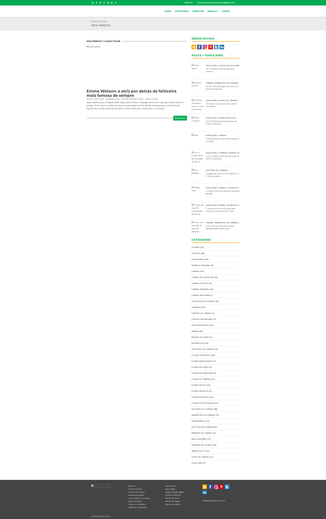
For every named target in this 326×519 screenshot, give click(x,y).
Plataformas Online (136, 495)
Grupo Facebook (135, 501)
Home (94, 21)
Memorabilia (198, 421)
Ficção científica (201, 355)
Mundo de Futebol (172, 504)
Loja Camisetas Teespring (139, 498)
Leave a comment (151, 99)
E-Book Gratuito (135, 489)
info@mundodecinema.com (213, 501)
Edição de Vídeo (200, 337)
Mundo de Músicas (173, 495)
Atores (196, 247)
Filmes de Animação (202, 373)
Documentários (200, 325)
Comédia (223, 153)
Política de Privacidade (137, 507)
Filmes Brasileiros (202, 361)
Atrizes (125, 99)
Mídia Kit (131, 486)
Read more (180, 118)
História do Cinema (216, 170)
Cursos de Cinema (201, 313)
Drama (232, 153)
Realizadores (199, 439)
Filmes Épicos (199, 385)
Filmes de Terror (227, 100)
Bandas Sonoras (201, 265)
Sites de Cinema (200, 457)
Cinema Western (200, 295)
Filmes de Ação (235, 205)
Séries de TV (198, 451)
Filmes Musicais (227, 118)
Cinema (141, 99)
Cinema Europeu (200, 289)
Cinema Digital (200, 283)
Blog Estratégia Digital (174, 492)
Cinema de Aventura (203, 277)
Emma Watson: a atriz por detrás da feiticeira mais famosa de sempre (131, 93)
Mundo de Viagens (173, 501)
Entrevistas (198, 343)
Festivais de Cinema (202, 349)
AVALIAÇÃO (133, 99)
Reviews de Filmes (201, 445)
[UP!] (234, 516)
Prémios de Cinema (202, 433)
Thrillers (197, 463)
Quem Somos (171, 486)
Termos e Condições (136, 504)
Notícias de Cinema (202, 427)
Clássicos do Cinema (230, 65)
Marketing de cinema (226, 83)
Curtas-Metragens (202, 319)
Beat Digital (170, 489)
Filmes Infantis (200, 391)
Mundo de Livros (172, 498)
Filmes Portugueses (203, 403)
